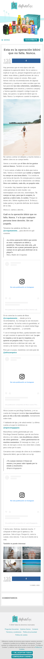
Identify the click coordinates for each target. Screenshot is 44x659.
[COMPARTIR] (26, 61)
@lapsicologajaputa (11, 428)
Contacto (35, 629)
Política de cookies (21, 635)
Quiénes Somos (25, 629)
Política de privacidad (30, 632)
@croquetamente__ (11, 231)
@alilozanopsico (10, 353)
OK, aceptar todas (23, 653)
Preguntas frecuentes (12, 629)
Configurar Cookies (22, 656)
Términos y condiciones (13, 632)
